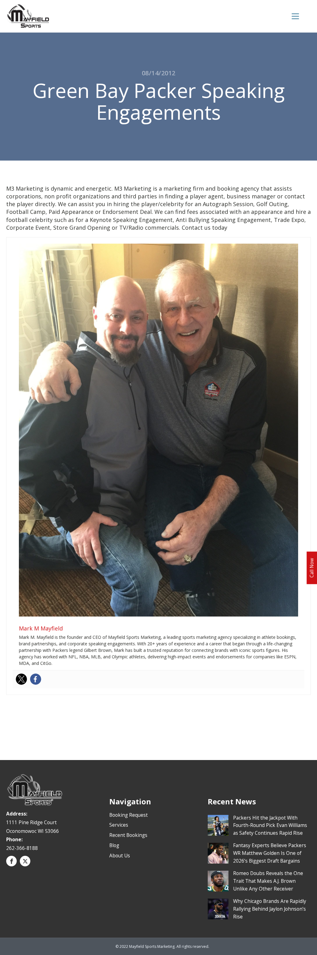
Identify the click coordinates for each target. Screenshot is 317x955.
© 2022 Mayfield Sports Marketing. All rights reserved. (162, 946)
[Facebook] (35, 679)
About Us (119, 855)
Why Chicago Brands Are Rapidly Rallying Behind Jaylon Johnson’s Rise (269, 909)
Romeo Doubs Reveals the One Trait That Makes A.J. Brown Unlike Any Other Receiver (268, 881)
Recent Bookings (128, 835)
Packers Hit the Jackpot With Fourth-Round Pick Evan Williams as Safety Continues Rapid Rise (270, 825)
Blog (114, 845)
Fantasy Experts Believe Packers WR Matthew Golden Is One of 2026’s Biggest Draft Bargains (269, 853)
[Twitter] (21, 679)
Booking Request (128, 814)
